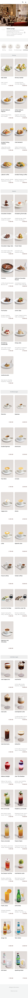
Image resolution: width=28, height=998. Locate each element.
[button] (14, 33)
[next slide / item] (27, 15)
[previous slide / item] (1, 15)
